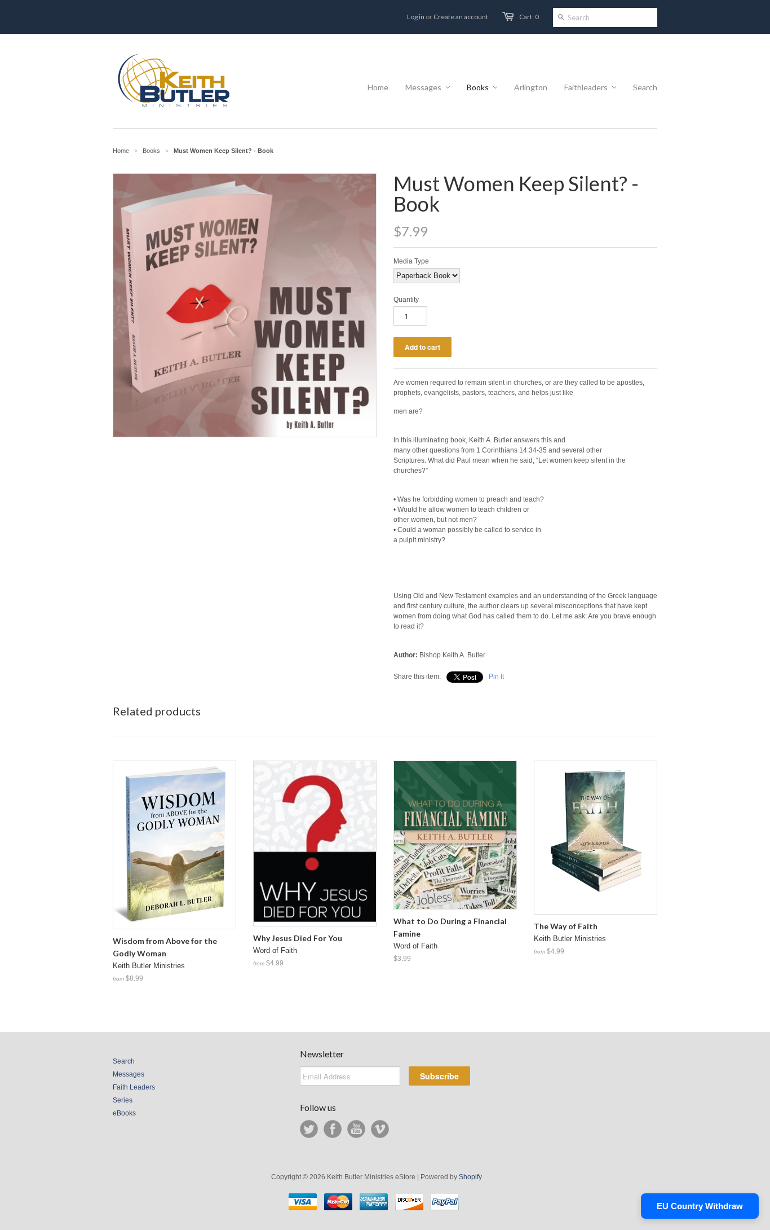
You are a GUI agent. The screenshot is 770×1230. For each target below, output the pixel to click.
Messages (128, 1074)
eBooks (124, 1113)
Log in (415, 16)
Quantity (406, 300)
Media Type (411, 261)
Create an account (460, 16)
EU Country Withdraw (700, 1206)
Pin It (496, 676)
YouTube (356, 1129)
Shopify (470, 1177)
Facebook (333, 1129)
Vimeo (380, 1129)
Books (151, 150)
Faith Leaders (134, 1087)
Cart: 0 (529, 16)
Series (122, 1100)
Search (124, 1061)
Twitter (309, 1129)
